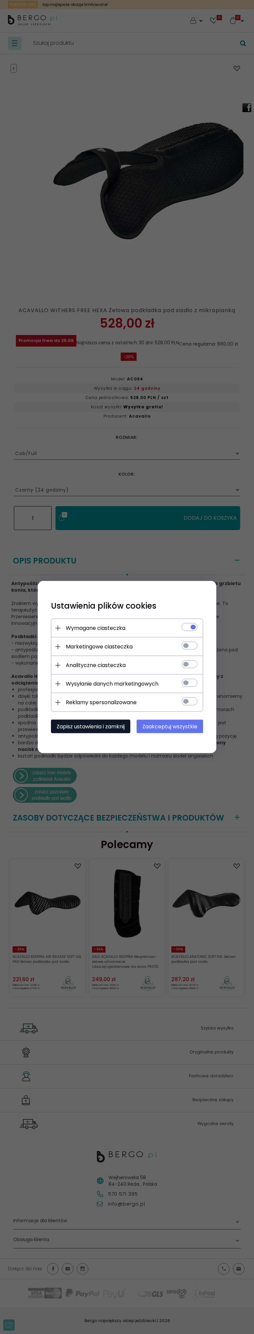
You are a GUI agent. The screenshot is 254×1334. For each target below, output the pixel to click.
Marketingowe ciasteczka (99, 646)
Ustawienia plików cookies (103, 606)
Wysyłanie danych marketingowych (112, 684)
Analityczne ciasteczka (96, 665)
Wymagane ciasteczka (95, 628)
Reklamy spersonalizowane (101, 702)
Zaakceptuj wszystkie (169, 726)
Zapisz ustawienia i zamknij (91, 726)
